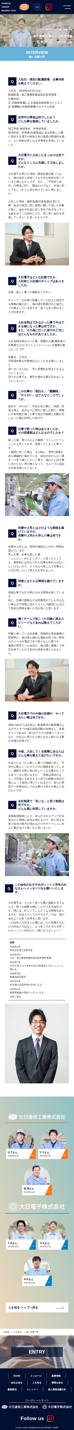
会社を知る (16, 1382)
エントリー (32, 1389)
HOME (6, 1332)
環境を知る (57, 1382)
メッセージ (36, 1376)
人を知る (18, 1332)
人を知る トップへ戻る (23, 1307)
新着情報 (56, 1376)
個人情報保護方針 (57, 1389)
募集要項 (12, 1389)
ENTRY (37, 1352)
